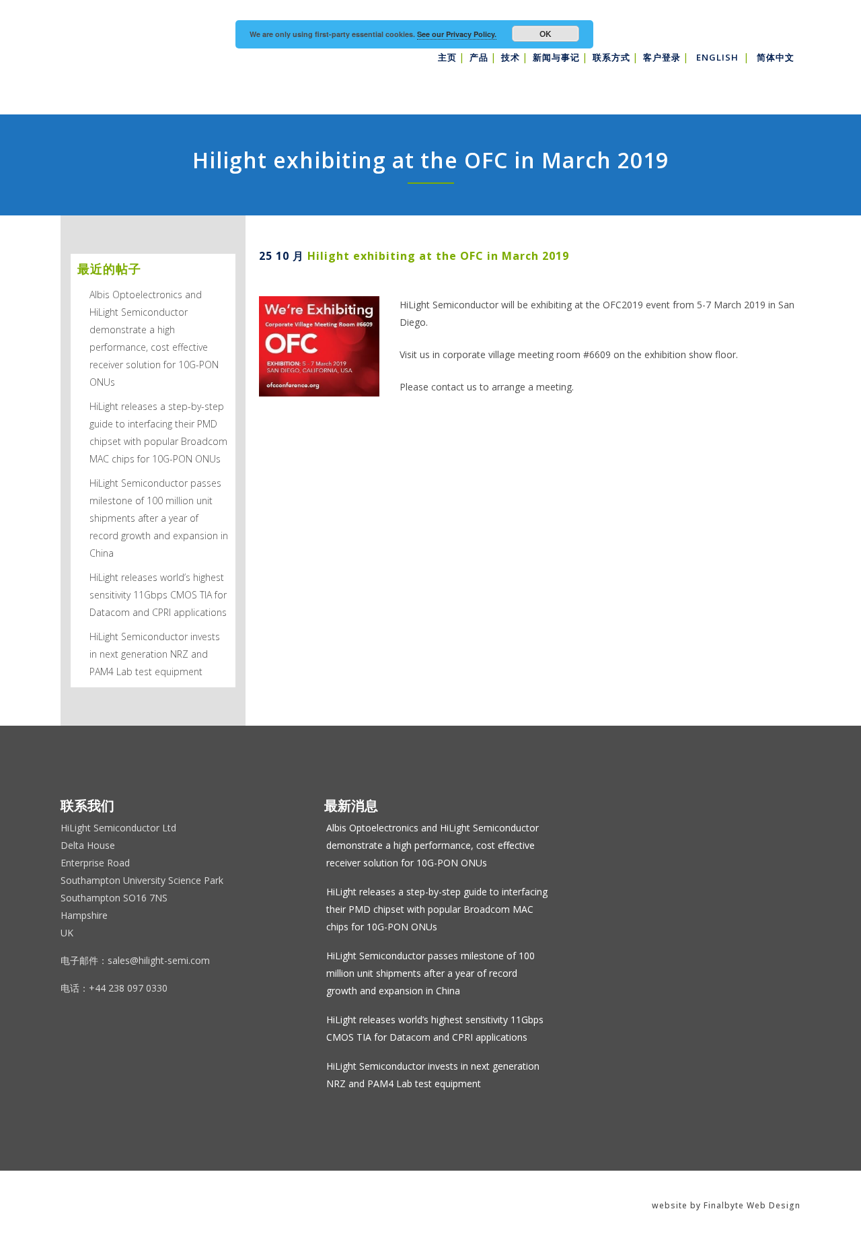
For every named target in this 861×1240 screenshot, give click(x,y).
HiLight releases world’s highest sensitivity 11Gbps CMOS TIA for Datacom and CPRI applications (158, 595)
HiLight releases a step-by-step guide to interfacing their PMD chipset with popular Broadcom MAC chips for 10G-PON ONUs (437, 909)
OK (545, 34)
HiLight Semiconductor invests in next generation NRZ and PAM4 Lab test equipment (154, 654)
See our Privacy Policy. (456, 34)
